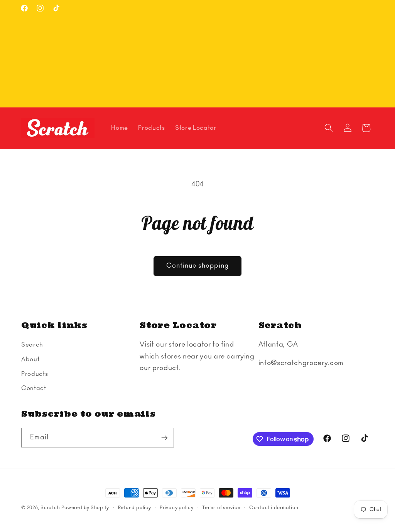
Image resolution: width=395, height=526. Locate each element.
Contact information (274, 507)
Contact (33, 388)
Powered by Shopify (85, 507)
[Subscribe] (164, 438)
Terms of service (221, 507)
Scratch (50, 507)
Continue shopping (197, 266)
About (30, 359)
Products (34, 374)
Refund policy (134, 507)
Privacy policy (177, 507)
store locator (190, 344)
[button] (328, 128)
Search (32, 345)
